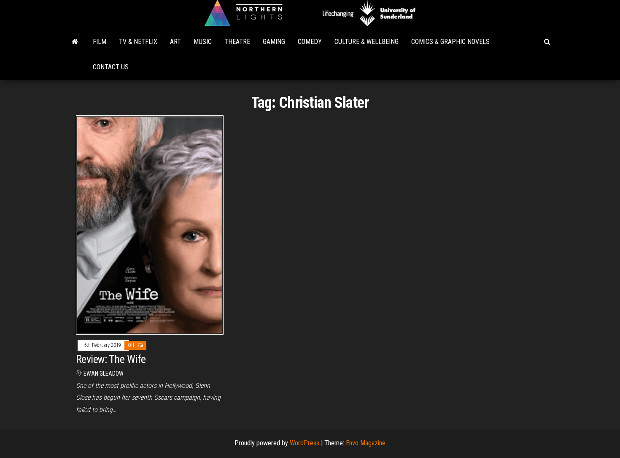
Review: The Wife (111, 359)
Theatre (237, 42)
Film (99, 42)
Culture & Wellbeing (366, 42)
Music (203, 42)
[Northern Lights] (74, 42)
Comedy (310, 42)
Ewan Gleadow (104, 373)
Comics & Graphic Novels (450, 42)
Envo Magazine (365, 443)
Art (175, 42)
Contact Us (111, 67)
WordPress (304, 443)
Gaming (274, 42)
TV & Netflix (138, 42)
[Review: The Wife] (150, 225)
